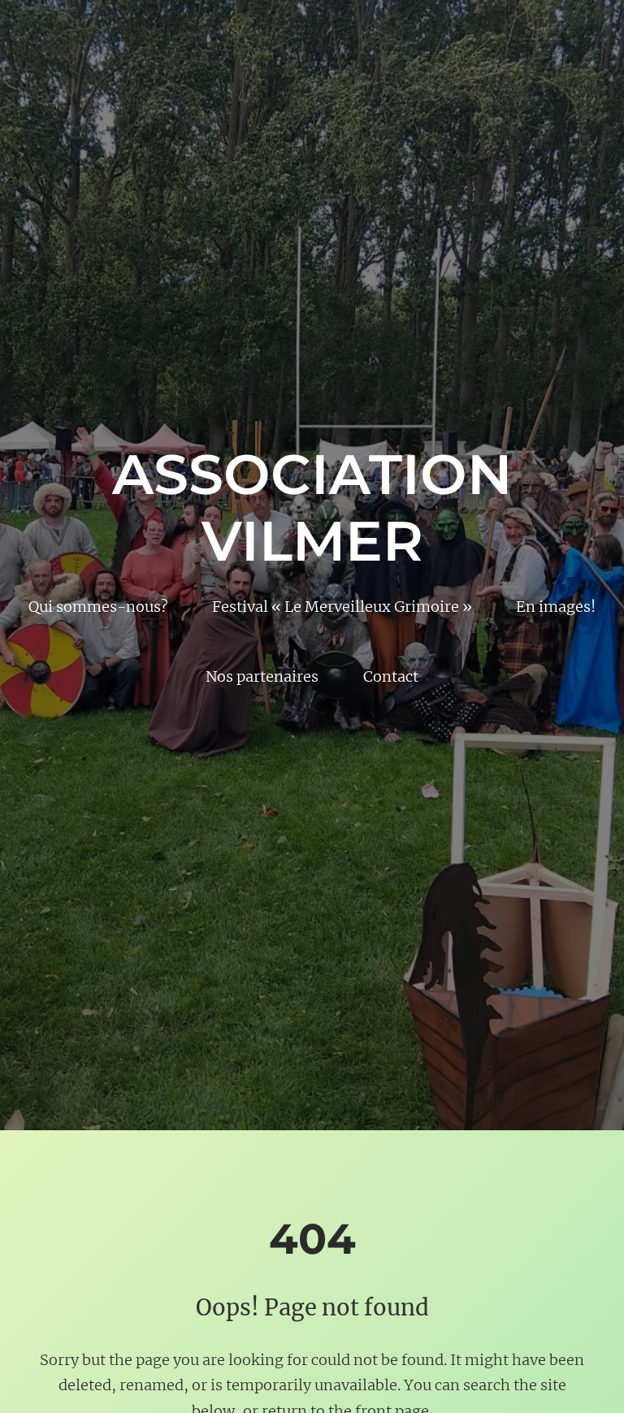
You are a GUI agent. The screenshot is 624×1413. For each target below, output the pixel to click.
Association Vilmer (312, 507)
